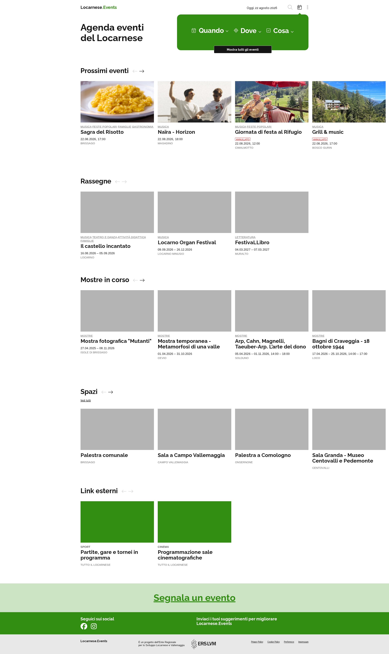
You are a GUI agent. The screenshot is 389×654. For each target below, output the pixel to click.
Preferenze (289, 642)
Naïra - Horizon (176, 132)
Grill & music (328, 132)
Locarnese (99, 7)
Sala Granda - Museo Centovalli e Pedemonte (342, 458)
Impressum (303, 642)
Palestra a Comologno (263, 455)
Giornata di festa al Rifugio (268, 132)
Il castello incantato (106, 246)
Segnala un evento (195, 597)
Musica (86, 126)
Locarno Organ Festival (187, 242)
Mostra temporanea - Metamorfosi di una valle (189, 344)
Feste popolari (104, 126)
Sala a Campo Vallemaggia (191, 455)
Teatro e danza (104, 237)
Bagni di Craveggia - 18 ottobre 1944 (341, 344)
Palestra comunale (104, 455)
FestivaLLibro (252, 242)
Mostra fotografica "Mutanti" (116, 341)
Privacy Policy (257, 642)
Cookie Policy (273, 642)
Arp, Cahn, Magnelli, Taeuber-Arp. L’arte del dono (270, 344)
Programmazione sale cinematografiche (185, 555)
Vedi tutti (86, 400)
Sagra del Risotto (102, 132)
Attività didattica (132, 237)
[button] (135, 72)
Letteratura (245, 237)
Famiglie (124, 126)
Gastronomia (142, 126)
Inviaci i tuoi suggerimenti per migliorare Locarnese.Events (236, 621)
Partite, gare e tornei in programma (109, 555)
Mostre (87, 335)
